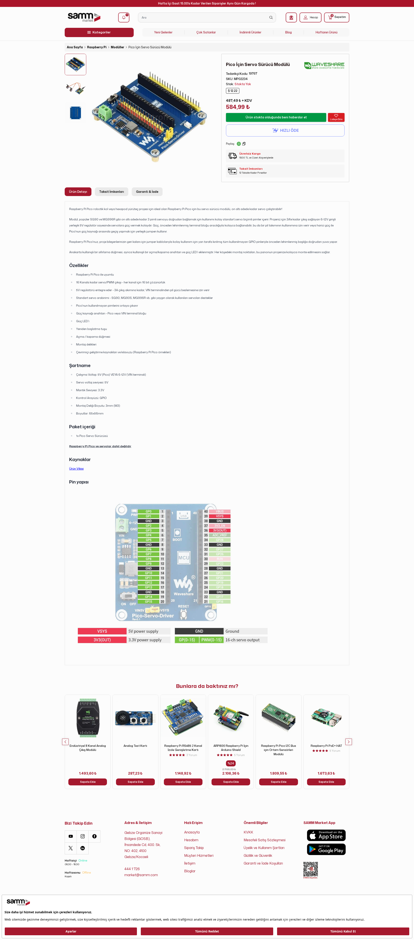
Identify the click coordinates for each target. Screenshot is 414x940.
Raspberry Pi (97, 47)
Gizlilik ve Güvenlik (258, 855)
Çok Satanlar (206, 32)
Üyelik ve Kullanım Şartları (264, 847)
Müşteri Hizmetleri (198, 855)
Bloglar (190, 871)
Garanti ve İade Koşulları (263, 863)
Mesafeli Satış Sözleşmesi (264, 840)
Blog (288, 32)
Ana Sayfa (75, 47)
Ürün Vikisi (76, 468)
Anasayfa (192, 832)
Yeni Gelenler (163, 32)
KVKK (248, 832)
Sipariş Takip (194, 847)
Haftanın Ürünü (326, 32)
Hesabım (191, 840)
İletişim (189, 863)
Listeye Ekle (336, 119)
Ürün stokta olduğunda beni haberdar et (276, 117)
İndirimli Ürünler (250, 32)
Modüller (117, 47)
